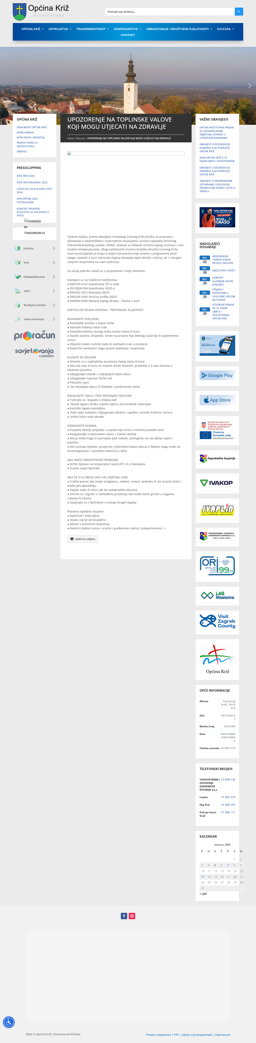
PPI (176, 1035)
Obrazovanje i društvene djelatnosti (177, 29)
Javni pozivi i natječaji (31, 137)
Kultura (224, 29)
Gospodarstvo (126, 29)
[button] (250, 86)
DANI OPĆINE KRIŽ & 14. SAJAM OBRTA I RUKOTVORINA (217, 159)
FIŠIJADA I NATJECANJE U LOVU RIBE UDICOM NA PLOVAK (223, 295)
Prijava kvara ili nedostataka (27, 144)
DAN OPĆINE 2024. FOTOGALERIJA (27, 200)
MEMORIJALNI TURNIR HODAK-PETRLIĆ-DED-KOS (222, 260)
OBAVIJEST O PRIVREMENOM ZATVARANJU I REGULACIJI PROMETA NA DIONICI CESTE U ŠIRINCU (217, 186)
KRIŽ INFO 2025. (26, 176)
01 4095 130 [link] (228, 779)
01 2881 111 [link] (228, 812)
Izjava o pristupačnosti (197, 1035)
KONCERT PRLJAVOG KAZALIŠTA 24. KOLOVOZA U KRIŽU (33, 212)
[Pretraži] (239, 12)
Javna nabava (25, 132)
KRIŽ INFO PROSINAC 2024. (32, 182)
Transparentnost (90, 29)
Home (70, 138)
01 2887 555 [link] (228, 804)
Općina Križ (31, 29)
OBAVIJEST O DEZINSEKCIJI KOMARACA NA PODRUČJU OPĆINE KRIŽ (215, 148)
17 (202, 877)
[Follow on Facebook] (124, 916)
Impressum (222, 1035)
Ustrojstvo (58, 29)
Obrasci (22, 151)
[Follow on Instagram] (132, 916)
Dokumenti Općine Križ (32, 127)
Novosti (80, 138)
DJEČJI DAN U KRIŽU (223, 270)
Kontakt (128, 35)
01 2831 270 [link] (228, 797)
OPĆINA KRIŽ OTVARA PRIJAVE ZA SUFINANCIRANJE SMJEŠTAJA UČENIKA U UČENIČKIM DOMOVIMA (217, 133)
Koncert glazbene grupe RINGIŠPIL (222, 281)
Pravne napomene (158, 1035)
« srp (203, 894)
